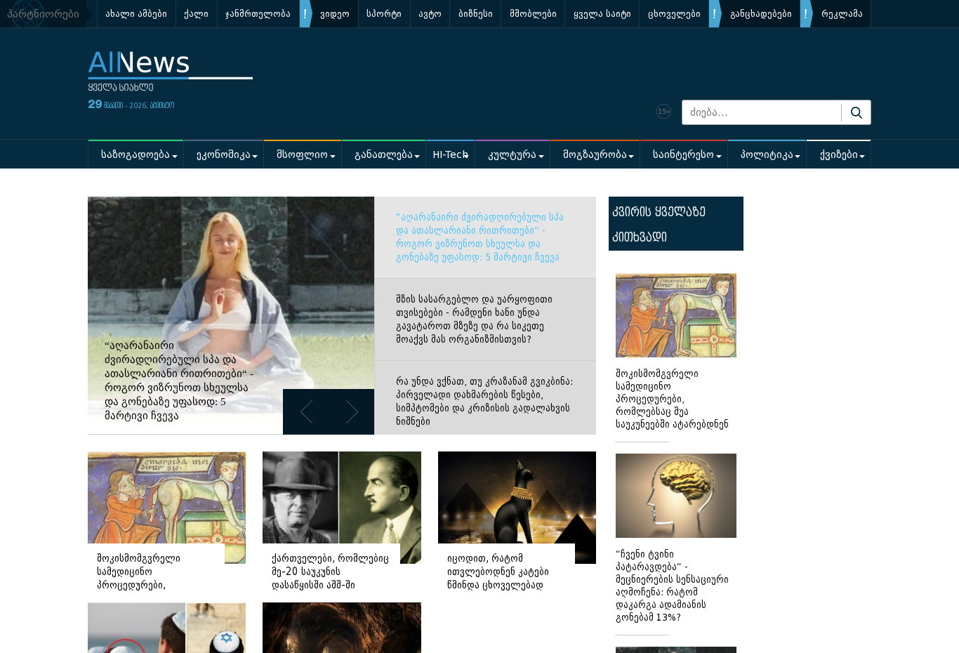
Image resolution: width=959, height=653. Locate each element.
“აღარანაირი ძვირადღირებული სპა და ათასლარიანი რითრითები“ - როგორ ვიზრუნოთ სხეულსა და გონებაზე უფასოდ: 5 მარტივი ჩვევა (480, 237)
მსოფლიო (302, 155)
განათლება (384, 155)
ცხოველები (674, 13)
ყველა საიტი (602, 13)
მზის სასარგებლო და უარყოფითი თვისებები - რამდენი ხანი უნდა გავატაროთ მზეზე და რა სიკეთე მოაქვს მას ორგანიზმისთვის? (474, 319)
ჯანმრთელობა (258, 13)
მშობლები (533, 13)
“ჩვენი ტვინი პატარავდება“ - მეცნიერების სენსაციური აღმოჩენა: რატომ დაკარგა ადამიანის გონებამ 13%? (672, 586)
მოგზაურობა (595, 155)
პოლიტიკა (767, 155)
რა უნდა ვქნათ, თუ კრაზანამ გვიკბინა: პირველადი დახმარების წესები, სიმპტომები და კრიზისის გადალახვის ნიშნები (484, 402)
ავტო (430, 13)
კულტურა (512, 155)
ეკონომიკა (224, 155)
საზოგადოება (135, 155)
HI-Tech (450, 155)
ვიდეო (335, 13)
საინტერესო (683, 155)
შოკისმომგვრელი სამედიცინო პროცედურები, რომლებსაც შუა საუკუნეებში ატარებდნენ (672, 399)
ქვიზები (839, 155)
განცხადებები (761, 13)
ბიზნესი (475, 13)
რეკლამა (842, 13)
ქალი (196, 13)
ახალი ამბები (136, 13)
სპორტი (384, 13)
